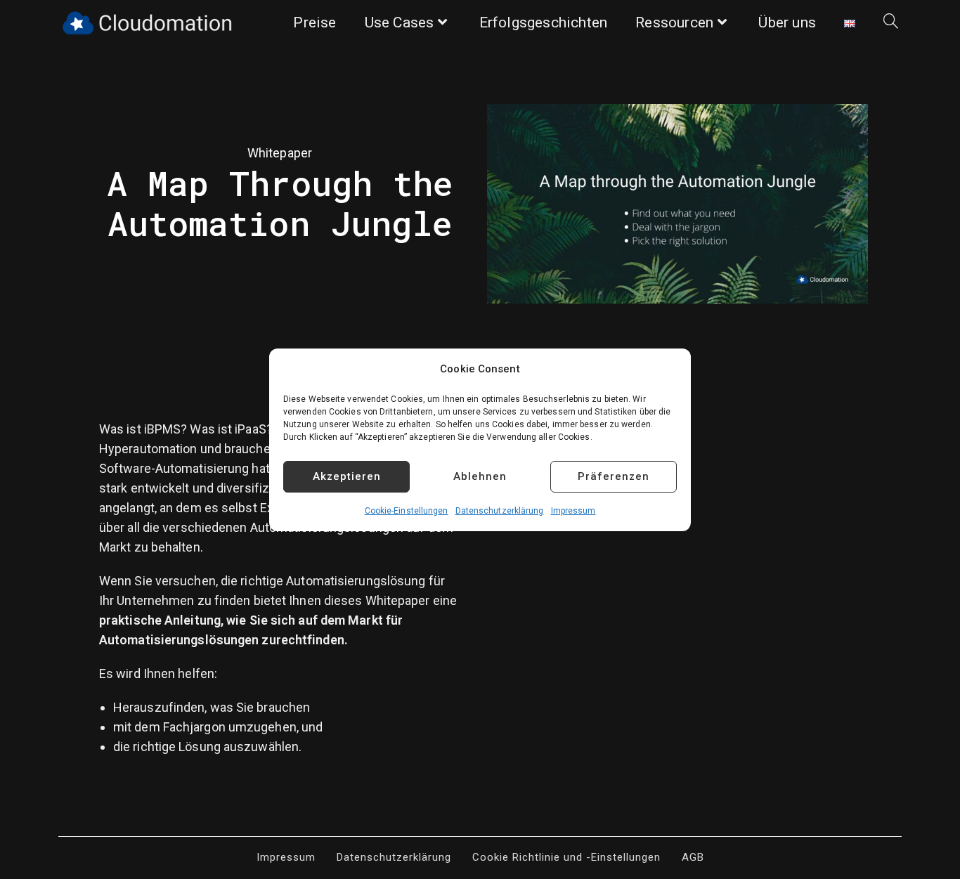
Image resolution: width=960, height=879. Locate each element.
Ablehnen (480, 476)
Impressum (573, 511)
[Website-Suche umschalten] (890, 23)
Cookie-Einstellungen (406, 511)
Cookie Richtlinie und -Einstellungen (566, 857)
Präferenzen (613, 476)
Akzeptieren (347, 476)
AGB (693, 857)
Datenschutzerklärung (499, 511)
